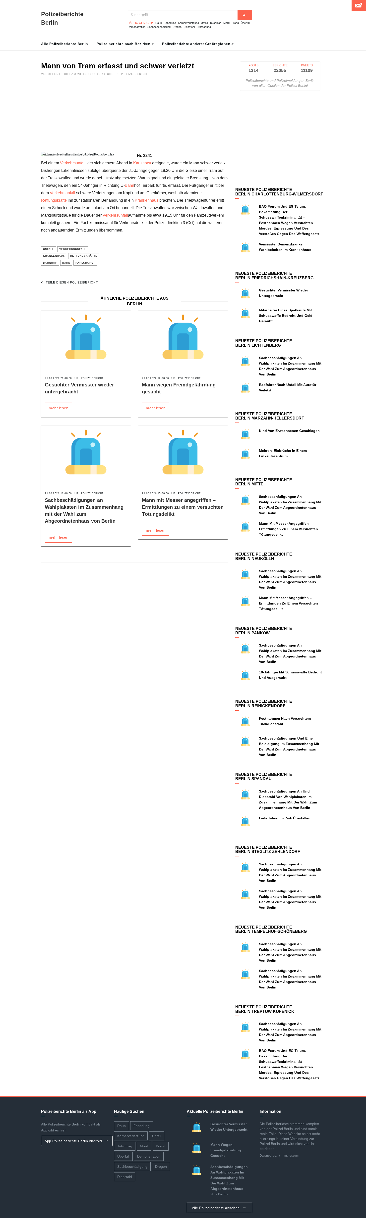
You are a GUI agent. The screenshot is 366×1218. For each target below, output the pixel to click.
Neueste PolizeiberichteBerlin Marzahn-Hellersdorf (269, 416)
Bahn (129, 185)
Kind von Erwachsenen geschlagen (289, 431)
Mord (226, 22)
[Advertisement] (134, 117)
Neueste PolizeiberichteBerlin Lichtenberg (263, 343)
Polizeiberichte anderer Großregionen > (198, 44)
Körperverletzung (188, 22)
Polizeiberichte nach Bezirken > (125, 44)
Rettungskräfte (54, 200)
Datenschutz (268, 1155)
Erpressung (204, 26)
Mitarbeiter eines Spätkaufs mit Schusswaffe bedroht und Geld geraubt (285, 315)
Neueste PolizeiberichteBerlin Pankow (263, 630)
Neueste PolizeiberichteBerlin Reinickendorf (263, 703)
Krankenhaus (146, 200)
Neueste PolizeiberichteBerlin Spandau (263, 776)
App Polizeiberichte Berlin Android (74, 1141)
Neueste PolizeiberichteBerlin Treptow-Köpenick (264, 1009)
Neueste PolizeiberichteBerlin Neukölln (263, 556)
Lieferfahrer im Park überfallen (284, 818)
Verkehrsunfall (72, 163)
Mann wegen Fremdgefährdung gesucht (225, 1150)
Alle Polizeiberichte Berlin (64, 44)
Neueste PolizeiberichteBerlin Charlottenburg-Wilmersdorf (279, 191)
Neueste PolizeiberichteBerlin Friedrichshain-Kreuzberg (274, 275)
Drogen (177, 26)
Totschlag (215, 22)
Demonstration (136, 26)
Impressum (291, 1155)
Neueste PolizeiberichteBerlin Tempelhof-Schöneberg (271, 929)
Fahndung (170, 22)
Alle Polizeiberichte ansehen (216, 1208)
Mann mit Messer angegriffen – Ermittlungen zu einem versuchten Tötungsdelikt (183, 507)
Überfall (245, 22)
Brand (235, 22)
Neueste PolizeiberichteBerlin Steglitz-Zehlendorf (267, 849)
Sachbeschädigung (159, 26)
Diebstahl (189, 26)
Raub (158, 22)
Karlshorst (142, 163)
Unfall (204, 22)
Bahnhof (50, 262)
